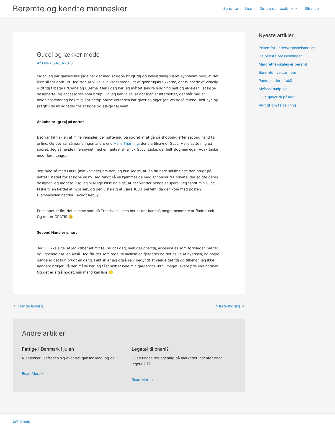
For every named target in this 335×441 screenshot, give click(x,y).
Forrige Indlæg (28, 306)
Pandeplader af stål (275, 80)
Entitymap (21, 421)
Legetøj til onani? (150, 349)
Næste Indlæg (230, 306)
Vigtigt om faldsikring (277, 105)
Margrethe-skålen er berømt (283, 64)
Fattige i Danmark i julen (48, 349)
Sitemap (312, 8)
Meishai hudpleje (273, 88)
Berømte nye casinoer (277, 72)
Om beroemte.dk (273, 8)
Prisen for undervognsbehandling (287, 48)
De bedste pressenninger (280, 56)
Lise (248, 8)
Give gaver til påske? (277, 97)
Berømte (230, 8)
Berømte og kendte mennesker (70, 8)
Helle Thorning (126, 143)
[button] (290, 8)
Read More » (33, 373)
